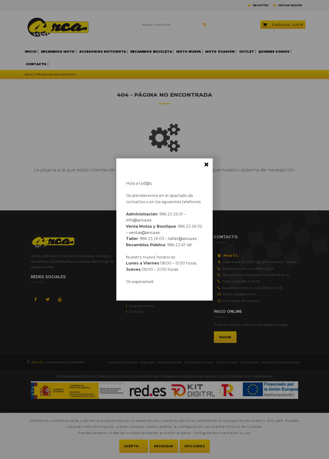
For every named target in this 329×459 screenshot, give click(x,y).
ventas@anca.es (144, 232)
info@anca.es (138, 220)
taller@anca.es (182, 238)
